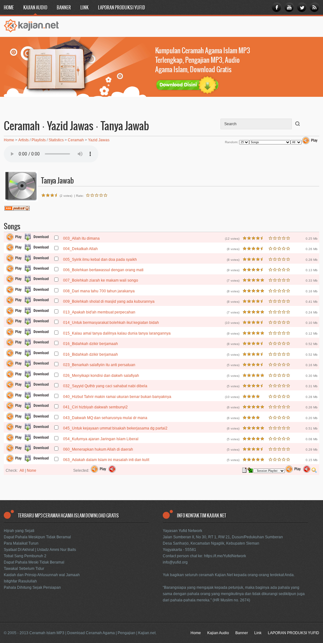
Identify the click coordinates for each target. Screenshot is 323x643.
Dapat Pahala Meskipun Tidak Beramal (37, 537)
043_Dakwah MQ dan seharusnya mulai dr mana (105, 418)
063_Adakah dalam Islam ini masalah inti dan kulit (106, 460)
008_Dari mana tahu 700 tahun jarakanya (99, 291)
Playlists (39, 140)
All (22, 470)
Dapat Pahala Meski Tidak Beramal (34, 562)
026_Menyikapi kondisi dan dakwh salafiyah (101, 375)
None (31, 470)
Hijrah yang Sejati (19, 531)
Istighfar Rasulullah (20, 581)
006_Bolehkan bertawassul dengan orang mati (103, 270)
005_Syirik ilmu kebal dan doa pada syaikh (100, 259)
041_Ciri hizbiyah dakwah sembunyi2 (95, 407)
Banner (64, 7)
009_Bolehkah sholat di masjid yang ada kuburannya (109, 301)
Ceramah (76, 140)
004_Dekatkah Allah (80, 249)
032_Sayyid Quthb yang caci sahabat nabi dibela (105, 386)
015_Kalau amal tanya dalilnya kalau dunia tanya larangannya (117, 333)
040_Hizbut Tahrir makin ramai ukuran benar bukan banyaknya (117, 397)
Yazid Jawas (98, 140)
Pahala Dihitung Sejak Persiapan (32, 587)
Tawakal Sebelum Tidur (24, 568)
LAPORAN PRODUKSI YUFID (121, 7)
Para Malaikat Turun (21, 543)
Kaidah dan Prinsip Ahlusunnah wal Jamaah (42, 575)
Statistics (56, 140)
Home (9, 7)
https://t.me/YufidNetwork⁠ (225, 556)
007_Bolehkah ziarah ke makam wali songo (100, 280)
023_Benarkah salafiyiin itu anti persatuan (99, 365)
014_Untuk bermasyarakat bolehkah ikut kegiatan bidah (111, 322)
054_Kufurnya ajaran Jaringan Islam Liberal (100, 439)
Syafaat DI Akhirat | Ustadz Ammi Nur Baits (40, 549)
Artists (23, 140)
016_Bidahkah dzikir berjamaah (90, 344)
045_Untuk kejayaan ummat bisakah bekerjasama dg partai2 (115, 428)
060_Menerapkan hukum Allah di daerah (98, 449)
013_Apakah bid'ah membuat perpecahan (99, 312)
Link (84, 7)
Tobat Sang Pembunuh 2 (25, 556)
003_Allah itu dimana (81, 238)
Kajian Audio (35, 7)
